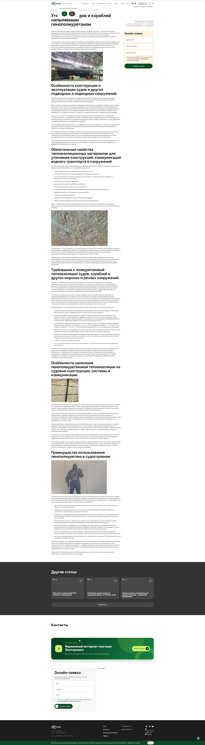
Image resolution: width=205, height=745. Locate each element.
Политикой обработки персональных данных (137, 59)
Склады (123, 3)
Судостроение (149, 25)
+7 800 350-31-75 (142, 3)
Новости (116, 3)
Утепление (150, 21)
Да (64, 14)
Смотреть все (102, 605)
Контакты (106, 729)
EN (129, 3)
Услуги (93, 3)
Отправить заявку (138, 66)
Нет (72, 14)
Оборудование (101, 3)
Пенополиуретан (139, 21)
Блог (104, 726)
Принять (150, 743)
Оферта (105, 736)
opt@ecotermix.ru (142, 4)
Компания (109, 3)
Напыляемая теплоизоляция (134, 25)
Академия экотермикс (110, 733)
